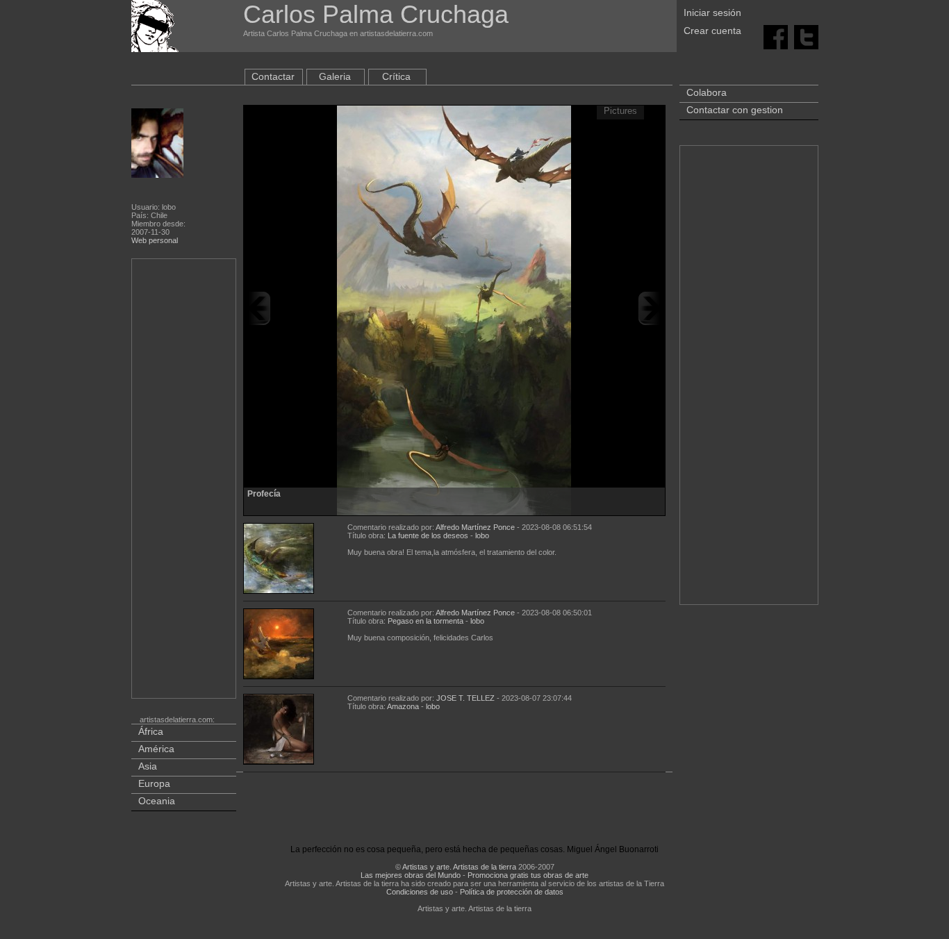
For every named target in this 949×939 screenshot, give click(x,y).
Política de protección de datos (511, 892)
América (156, 748)
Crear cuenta (712, 30)
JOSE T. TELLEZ (465, 698)
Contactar (273, 76)
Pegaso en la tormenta (425, 621)
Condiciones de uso (419, 892)
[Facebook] (776, 36)
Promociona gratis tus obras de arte (528, 875)
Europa (154, 783)
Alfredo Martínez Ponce (475, 527)
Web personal (154, 240)
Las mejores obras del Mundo (411, 875)
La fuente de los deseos (428, 535)
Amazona (403, 706)
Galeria (335, 76)
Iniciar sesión (712, 12)
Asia (147, 766)
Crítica (396, 76)
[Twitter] (806, 36)
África (150, 731)
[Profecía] (454, 308)
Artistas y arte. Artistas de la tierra (459, 867)
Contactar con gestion (734, 109)
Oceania (156, 800)
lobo (482, 535)
